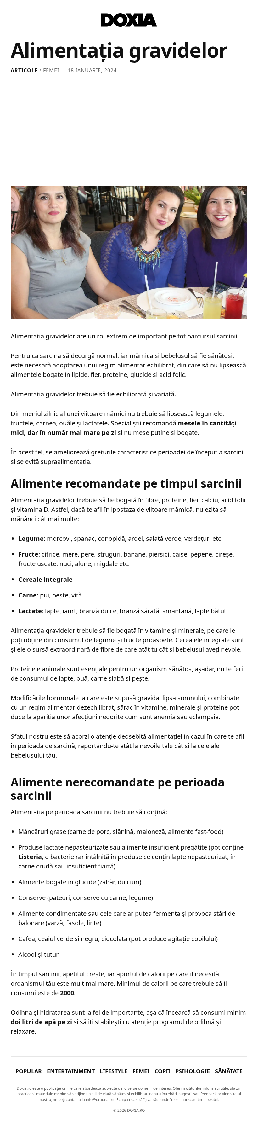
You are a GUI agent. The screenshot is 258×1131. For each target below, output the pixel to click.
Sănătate (229, 1071)
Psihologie (192, 1071)
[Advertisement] (129, 128)
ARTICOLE (24, 70)
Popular (28, 1071)
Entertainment (71, 1071)
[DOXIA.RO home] (129, 20)
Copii (162, 1071)
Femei (140, 1071)
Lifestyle (113, 1071)
